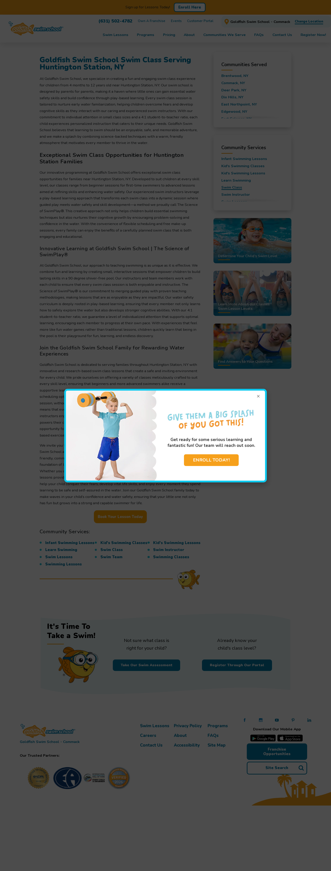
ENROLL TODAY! (211, 460)
